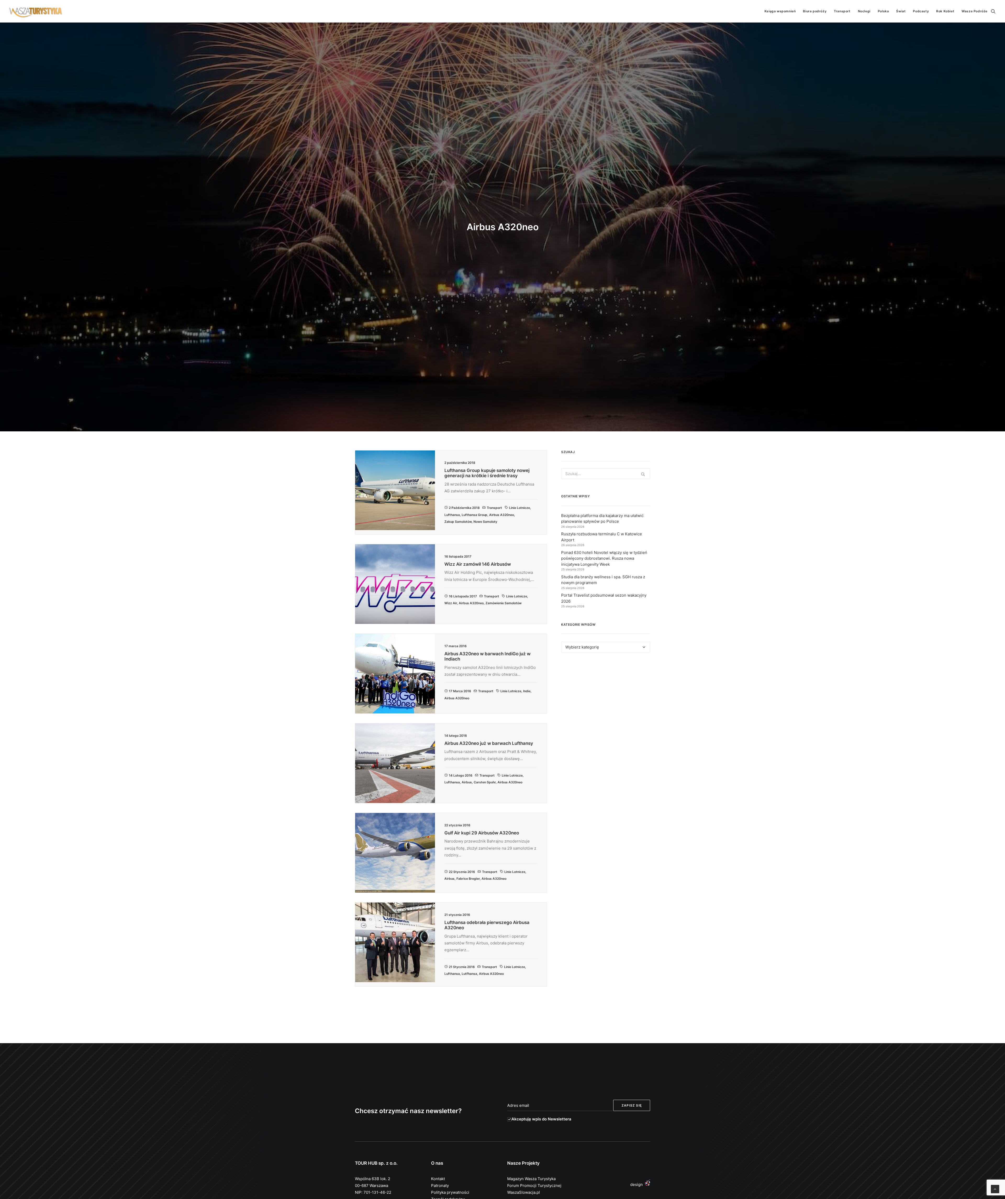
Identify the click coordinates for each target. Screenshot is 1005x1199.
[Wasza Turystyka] (35, 11)
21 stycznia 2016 (462, 967)
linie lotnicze (519, 508)
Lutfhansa (469, 974)
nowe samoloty (485, 522)
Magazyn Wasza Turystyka (531, 1178)
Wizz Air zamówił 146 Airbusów (477, 564)
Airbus (467, 782)
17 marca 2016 (460, 691)
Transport (842, 11)
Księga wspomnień (780, 11)
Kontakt (438, 1178)
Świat (901, 11)
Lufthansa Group (474, 515)
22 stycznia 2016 (462, 872)
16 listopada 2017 (463, 596)
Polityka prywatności (450, 1192)
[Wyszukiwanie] (993, 11)
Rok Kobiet (945, 11)
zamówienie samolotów (503, 603)
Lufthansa (452, 515)
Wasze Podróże (974, 11)
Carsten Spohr (485, 782)
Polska (883, 11)
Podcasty (921, 11)
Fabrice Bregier (468, 879)
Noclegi (864, 11)
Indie (527, 691)
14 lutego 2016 (460, 775)
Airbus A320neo (501, 515)
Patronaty (440, 1185)
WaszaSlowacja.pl (523, 1192)
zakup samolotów (458, 522)
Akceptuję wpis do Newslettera (541, 1118)
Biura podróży (815, 11)
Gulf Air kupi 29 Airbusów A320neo (481, 832)
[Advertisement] (605, 704)
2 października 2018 (464, 508)
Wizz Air (450, 603)
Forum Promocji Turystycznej (534, 1185)
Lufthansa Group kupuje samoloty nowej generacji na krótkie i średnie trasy (486, 473)
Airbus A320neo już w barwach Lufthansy (488, 743)
